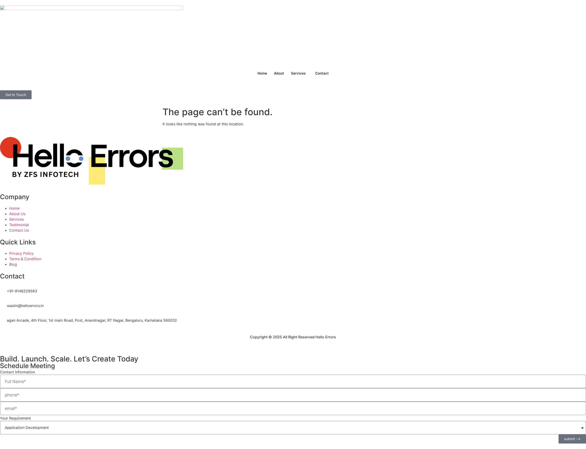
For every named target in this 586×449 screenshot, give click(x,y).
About (279, 73)
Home (262, 73)
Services (298, 73)
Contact (322, 73)
